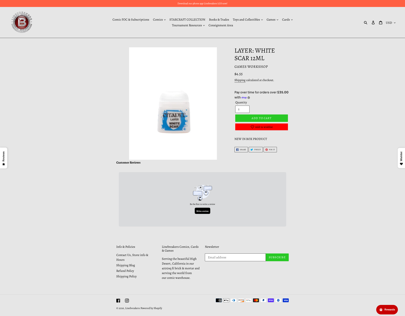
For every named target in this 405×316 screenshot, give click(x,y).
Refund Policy (125, 271)
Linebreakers (132, 308)
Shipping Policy (126, 276)
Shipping (240, 80)
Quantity (241, 102)
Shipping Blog (125, 265)
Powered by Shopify (151, 308)
